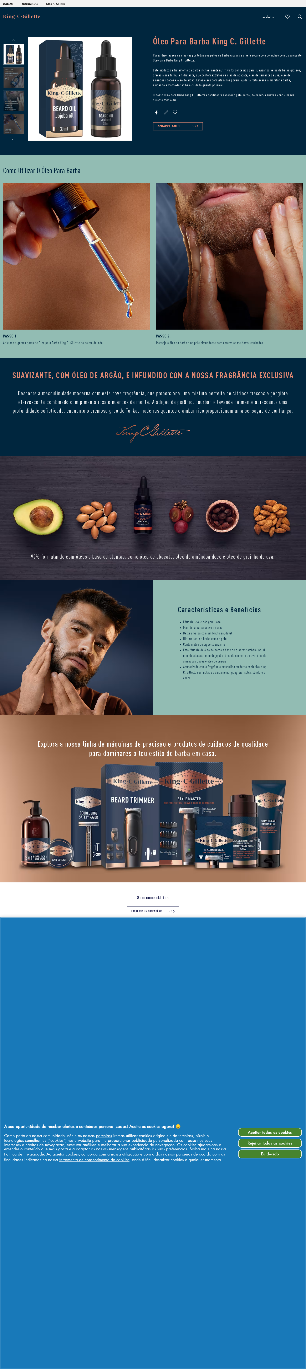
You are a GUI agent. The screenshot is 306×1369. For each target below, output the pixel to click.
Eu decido (270, 1153)
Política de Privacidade (24, 1154)
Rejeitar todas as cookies (270, 1143)
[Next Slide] (13, 139)
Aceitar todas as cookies (270, 1132)
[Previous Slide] (13, 40)
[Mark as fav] (286, 16)
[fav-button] (175, 112)
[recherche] (300, 16)
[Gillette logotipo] (22, 16)
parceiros (104, 1135)
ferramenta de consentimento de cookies (94, 1159)
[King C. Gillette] (55, 3)
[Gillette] (8, 3)
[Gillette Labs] (30, 3)
